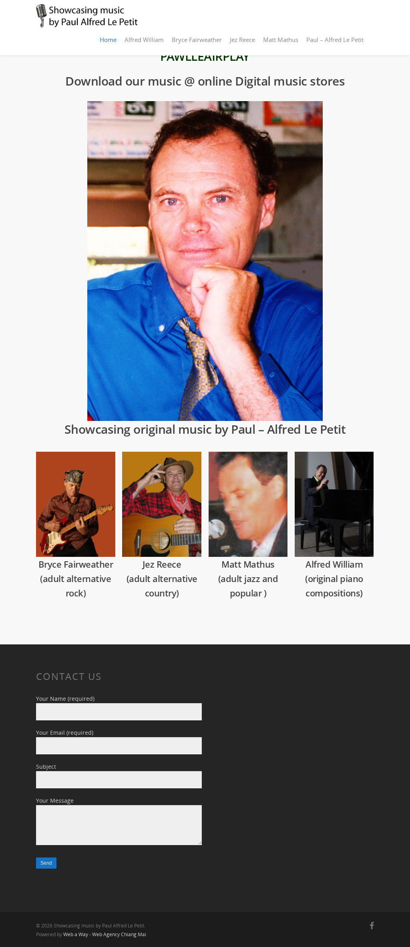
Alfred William (144, 40)
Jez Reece (242, 40)
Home (108, 40)
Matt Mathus (280, 40)
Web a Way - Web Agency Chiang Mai (104, 934)
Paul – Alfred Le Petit (335, 40)
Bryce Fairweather (197, 40)
